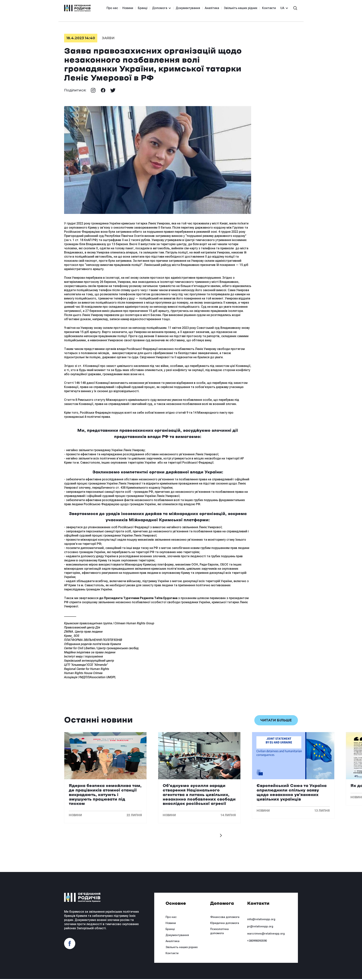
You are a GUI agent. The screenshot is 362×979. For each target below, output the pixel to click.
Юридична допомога (224, 923)
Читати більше (276, 720)
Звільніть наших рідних (240, 8)
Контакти (269, 8)
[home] (77, 8)
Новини (127, 8)
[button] (160, 8)
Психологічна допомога (219, 931)
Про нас (112, 8)
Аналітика (212, 8)
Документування (188, 8)
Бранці (142, 8)
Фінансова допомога (224, 917)
